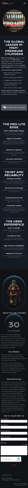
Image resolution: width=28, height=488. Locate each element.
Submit (14, 465)
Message (3, 443)
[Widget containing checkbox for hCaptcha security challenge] (11, 459)
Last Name (5, 425)
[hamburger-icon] (25, 3)
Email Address (6, 431)
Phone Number (5, 437)
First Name (5, 419)
